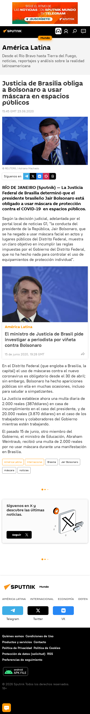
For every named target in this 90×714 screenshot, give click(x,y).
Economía (66, 599)
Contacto (40, 642)
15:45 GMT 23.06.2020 (18, 111)
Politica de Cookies (47, 648)
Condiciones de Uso (40, 636)
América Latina (18, 327)
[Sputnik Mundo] (13, 33)
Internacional (34, 462)
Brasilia (51, 462)
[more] (82, 353)
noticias (24, 470)
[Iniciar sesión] (66, 31)
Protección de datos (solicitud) (23, 654)
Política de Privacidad (17, 648)
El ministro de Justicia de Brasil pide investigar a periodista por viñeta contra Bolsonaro (44, 339)
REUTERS (10, 168)
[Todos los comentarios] (6, 707)
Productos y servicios (17, 642)
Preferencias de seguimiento (22, 660)
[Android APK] (15, 672)
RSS (50, 654)
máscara (9, 470)
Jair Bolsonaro (69, 462)
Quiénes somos (13, 636)
